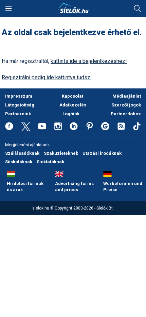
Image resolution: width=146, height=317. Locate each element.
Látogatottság (19, 104)
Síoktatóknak (50, 161)
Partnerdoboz (126, 113)
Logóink (70, 113)
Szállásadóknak (22, 153)
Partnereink (18, 113)
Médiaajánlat (126, 96)
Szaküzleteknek (61, 153)
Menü (8, 8)
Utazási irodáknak (102, 153)
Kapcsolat (72, 96)
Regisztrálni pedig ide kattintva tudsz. (46, 77)
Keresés (137, 8)
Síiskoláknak (18, 161)
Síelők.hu (73, 7)
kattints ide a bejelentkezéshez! (89, 61)
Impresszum (18, 96)
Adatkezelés (72, 104)
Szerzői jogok (126, 104)
